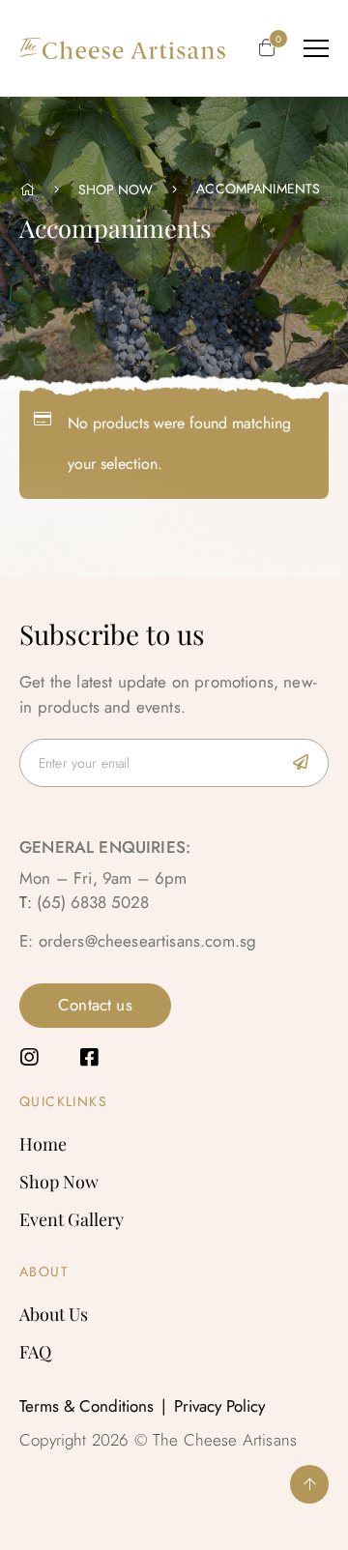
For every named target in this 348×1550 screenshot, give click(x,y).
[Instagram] (29, 1057)
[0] (267, 49)
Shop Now (115, 189)
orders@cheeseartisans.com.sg (148, 940)
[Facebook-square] (88, 1057)
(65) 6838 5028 (93, 902)
